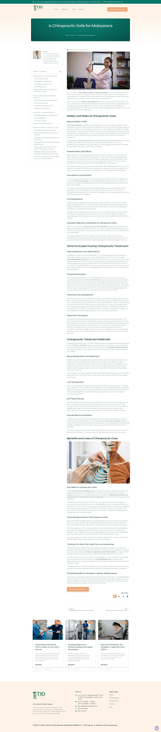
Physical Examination (41, 103)
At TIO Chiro (96, 280)
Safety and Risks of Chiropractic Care (45, 76)
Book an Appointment (77, 589)
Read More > (38, 664)
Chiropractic (113, 701)
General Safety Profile (41, 79)
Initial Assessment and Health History (46, 100)
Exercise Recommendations (43, 123)
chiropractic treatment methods (117, 347)
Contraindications (40, 87)
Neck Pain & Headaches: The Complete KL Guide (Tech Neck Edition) (47, 157)
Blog (74, 9)
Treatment (64, 9)
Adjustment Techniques (42, 108)
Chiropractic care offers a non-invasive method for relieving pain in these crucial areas (98, 496)
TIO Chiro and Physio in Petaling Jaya (81, 491)
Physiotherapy (114, 698)
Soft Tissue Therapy (40, 121)
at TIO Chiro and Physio (80, 181)
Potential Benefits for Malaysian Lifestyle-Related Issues (47, 143)
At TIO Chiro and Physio (74, 125)
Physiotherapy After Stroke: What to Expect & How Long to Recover (45, 148)
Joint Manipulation (40, 118)
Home (67, 35)
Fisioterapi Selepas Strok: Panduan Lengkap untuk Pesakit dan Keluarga (46, 153)
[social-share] (115, 596)
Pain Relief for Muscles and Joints (45, 130)
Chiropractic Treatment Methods (43, 113)
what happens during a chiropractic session (92, 92)
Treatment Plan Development (43, 106)
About (56, 9)
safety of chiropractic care (90, 102)
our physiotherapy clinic (103, 559)
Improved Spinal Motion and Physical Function (46, 134)
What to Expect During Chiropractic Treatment (44, 97)
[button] (60, 71)
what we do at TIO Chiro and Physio (96, 227)
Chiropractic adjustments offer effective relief (100, 552)
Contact (81, 9)
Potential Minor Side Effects (43, 81)
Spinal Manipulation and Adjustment (46, 115)
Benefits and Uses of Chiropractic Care (45, 127)
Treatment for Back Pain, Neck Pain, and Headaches (47, 139)
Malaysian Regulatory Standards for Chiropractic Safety (46, 90)
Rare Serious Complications (43, 84)
